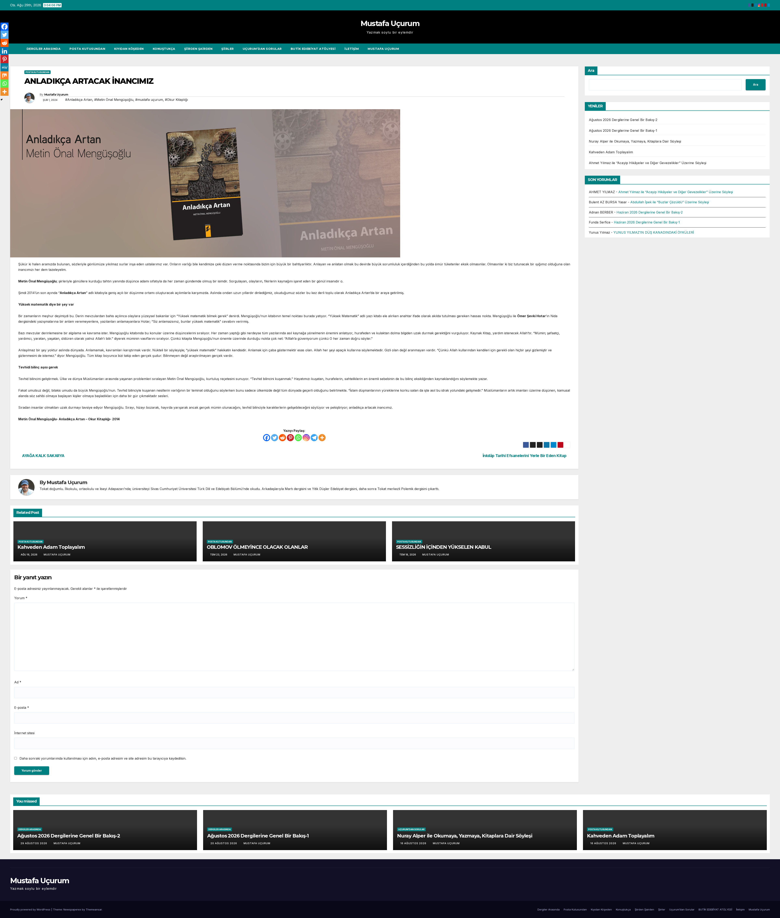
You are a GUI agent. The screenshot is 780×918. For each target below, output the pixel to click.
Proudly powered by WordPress (30, 909)
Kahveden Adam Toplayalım (51, 547)
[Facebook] (266, 437)
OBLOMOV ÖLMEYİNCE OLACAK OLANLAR (257, 547)
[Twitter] (274, 437)
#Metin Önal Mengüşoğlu (113, 100)
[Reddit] (282, 437)
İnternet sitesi (24, 733)
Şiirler (227, 49)
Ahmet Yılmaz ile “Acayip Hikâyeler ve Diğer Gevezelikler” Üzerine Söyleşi (647, 163)
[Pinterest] (290, 437)
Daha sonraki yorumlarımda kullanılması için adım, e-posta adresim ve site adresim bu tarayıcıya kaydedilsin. (103, 758)
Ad (17, 682)
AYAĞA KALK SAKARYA (42, 455)
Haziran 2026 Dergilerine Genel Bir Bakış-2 (649, 212)
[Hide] (1, 99)
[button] (759, 49)
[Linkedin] (4, 51)
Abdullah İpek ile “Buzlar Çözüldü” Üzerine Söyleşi (669, 202)
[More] (322, 437)
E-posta (21, 708)
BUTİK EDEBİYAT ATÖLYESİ (313, 49)
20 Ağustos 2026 (224, 843)
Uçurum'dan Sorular (411, 829)
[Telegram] (314, 437)
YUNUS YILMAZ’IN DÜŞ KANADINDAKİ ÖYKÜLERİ (653, 232)
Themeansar (94, 909)
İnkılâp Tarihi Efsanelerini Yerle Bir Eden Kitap (525, 455)
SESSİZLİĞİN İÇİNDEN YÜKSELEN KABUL (443, 547)
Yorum (20, 598)
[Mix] (4, 75)
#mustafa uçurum (149, 100)
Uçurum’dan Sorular (262, 49)
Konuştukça (164, 49)
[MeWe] (4, 67)
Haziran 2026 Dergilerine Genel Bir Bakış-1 (647, 222)
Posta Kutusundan (87, 49)
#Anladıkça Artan (78, 100)
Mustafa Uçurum (390, 23)
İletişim (351, 49)
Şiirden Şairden (198, 49)
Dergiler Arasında (44, 49)
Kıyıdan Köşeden (129, 49)
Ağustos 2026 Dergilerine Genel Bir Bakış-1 (623, 130)
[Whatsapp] (298, 437)
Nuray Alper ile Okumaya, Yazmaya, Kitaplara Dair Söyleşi (635, 141)
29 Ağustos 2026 (34, 843)
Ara (591, 70)
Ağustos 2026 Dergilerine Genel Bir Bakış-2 (623, 120)
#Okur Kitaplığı (176, 100)
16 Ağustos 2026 (413, 843)
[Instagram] (306, 437)
